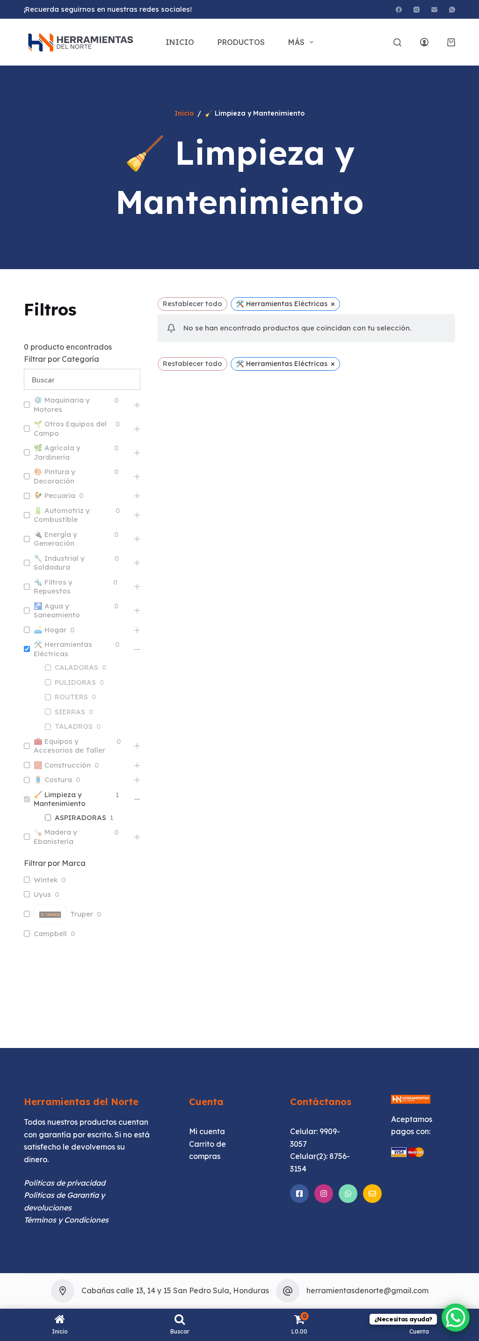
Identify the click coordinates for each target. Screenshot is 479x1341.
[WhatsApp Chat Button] (456, 1318)
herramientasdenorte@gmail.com (367, 1290)
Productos (241, 42)
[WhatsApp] (452, 10)
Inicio (180, 42)
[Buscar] (397, 42)
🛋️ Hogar (50, 629)
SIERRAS (70, 711)
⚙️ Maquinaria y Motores (62, 405)
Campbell (50, 933)
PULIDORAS (75, 682)
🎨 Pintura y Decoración (54, 476)
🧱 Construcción (62, 765)
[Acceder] (424, 42)
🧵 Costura (53, 779)
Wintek (46, 879)
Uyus (42, 894)
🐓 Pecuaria (54, 495)
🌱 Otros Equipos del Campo (70, 428)
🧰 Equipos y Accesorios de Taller (69, 746)
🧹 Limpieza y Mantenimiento (60, 799)
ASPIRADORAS (80, 817)
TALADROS (74, 726)
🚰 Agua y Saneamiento (57, 610)
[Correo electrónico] (434, 10)
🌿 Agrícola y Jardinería (57, 452)
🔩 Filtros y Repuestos (53, 587)
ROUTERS (71, 696)
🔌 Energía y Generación (55, 539)
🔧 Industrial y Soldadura (59, 563)
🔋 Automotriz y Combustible (62, 515)
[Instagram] (417, 10)
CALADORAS (76, 667)
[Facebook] (399, 10)
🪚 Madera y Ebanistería (55, 837)
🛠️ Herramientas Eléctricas (63, 649)
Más (296, 42)
